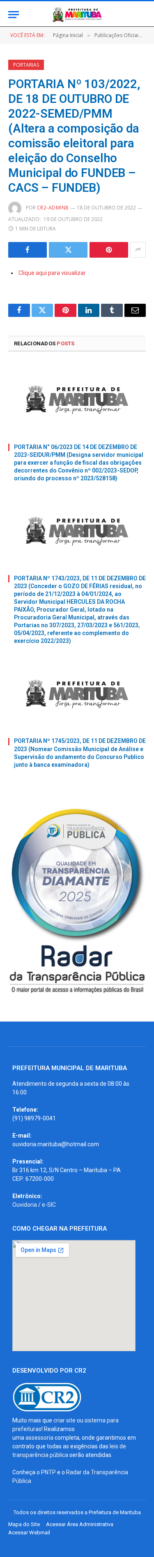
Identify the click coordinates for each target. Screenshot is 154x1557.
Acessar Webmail (29, 1532)
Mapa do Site (24, 1524)
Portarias (26, 64)
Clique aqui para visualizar (52, 273)
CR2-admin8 (53, 207)
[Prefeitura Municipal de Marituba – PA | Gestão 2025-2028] (77, 14)
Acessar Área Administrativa (79, 1524)
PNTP (48, 1472)
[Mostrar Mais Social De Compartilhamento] (138, 250)
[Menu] (13, 14)
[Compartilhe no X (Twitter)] (68, 250)
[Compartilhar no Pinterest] (109, 250)
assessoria (39, 1437)
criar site (64, 1420)
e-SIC (49, 1204)
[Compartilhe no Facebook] (27, 250)
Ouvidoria (24, 1204)
